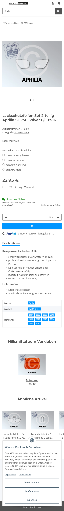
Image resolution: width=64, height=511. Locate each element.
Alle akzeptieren (32, 482)
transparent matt (15, 160)
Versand (29, 187)
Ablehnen (32, 500)
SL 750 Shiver (21, 132)
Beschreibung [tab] (11, 243)
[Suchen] (58, 11)
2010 (52, 315)
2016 (38, 323)
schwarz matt (13, 169)
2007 (31, 315)
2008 (38, 315)
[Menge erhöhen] (58, 217)
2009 (45, 315)
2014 (52, 319)
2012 (38, 319)
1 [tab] (30, 100)
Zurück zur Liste (11, 23)
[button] (53, 3)
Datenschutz (25, 474)
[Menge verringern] (6, 217)
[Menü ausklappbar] (3, 2)
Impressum (10, 474)
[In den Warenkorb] (4, 32)
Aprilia (31, 303)
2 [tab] (33, 100)
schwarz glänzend (16, 165)
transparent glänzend (18, 155)
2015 (31, 323)
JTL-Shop (37, 507)
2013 (45, 319)
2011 (31, 319)
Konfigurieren (32, 491)
